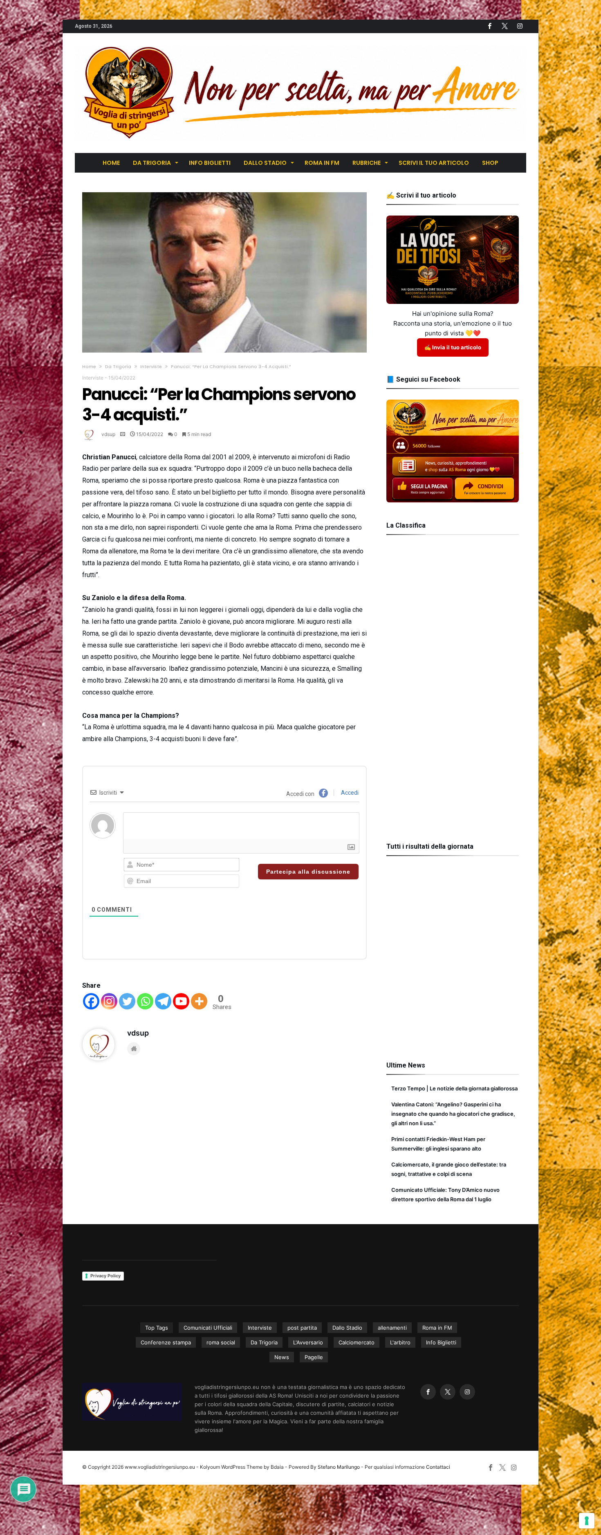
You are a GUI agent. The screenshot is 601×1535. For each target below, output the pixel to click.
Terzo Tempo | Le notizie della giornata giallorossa (454, 1088)
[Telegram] (163, 1001)
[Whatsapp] (145, 1001)
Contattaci (438, 1467)
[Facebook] (489, 26)
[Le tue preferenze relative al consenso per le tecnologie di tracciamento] (586, 1520)
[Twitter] (504, 26)
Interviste (151, 366)
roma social (220, 1342)
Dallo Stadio (347, 1327)
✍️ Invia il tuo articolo (452, 347)
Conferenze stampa (166, 1342)
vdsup (108, 434)
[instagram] (519, 26)
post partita (302, 1327)
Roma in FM (437, 1327)
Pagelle (314, 1357)
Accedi (349, 792)
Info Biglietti (441, 1342)
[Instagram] (109, 1001)
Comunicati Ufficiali (208, 1327)
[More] (199, 1001)
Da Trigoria (118, 366)
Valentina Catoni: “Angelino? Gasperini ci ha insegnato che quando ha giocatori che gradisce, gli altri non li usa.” (453, 1113)
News (281, 1357)
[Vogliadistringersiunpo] (300, 45)
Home (89, 366)
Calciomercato (357, 1342)
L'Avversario (308, 1342)
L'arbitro (400, 1342)
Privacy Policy (105, 1276)
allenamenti (392, 1327)
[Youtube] (181, 1001)
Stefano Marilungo (339, 1467)
